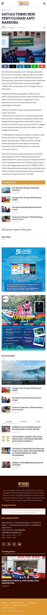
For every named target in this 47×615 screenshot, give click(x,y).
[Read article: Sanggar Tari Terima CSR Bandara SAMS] (6, 199)
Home (3, 10)
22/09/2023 (6, 586)
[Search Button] (44, 3)
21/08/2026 (16, 193)
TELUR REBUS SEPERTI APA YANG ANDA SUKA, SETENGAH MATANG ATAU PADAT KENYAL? (27, 439)
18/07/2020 (21, 28)
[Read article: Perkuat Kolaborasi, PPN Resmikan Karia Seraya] (6, 219)
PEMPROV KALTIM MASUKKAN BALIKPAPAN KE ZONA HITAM (26, 428)
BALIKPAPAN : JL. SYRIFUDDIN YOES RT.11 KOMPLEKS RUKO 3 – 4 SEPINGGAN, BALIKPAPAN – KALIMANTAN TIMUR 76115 (21, 525)
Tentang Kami (32, 603)
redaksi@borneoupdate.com (12, 532)
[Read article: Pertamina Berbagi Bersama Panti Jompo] (6, 209)
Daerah (9, 10)
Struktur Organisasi (8, 608)
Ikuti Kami (6, 237)
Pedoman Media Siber (19, 605)
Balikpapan (6, 577)
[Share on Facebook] (5, 66)
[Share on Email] (42, 66)
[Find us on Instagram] (14, 544)
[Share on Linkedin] (20, 66)
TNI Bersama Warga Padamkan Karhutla (20, 379)
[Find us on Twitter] (9, 544)
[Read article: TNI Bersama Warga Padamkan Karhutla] (6, 190)
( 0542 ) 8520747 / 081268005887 (13, 530)
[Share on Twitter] (12, 66)
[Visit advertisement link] (23, 269)
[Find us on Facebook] (4, 544)
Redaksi (11, 28)
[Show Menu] (3, 3)
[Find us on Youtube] (19, 544)
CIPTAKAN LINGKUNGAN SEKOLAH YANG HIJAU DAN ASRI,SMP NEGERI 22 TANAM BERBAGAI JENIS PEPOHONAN (28, 451)
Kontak (4, 603)
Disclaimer (5, 605)
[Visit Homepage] (23, 3)
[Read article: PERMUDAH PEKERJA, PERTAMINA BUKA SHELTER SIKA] (23, 567)
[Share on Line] (34, 66)
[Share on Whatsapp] (27, 66)
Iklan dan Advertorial (17, 603)
